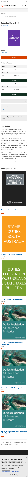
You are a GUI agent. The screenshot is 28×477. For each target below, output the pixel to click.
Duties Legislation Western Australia (14, 210)
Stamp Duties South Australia (11, 255)
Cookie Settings (14, 475)
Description (4, 52)
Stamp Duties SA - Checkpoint (11, 388)
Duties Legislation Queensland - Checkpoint (12, 343)
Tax (3, 109)
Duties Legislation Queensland (12, 299)
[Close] (26, 457)
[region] (14, 466)
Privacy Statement (14, 471)
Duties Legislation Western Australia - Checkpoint (14, 432)
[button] (5, 1)
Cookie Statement (6, 471)
